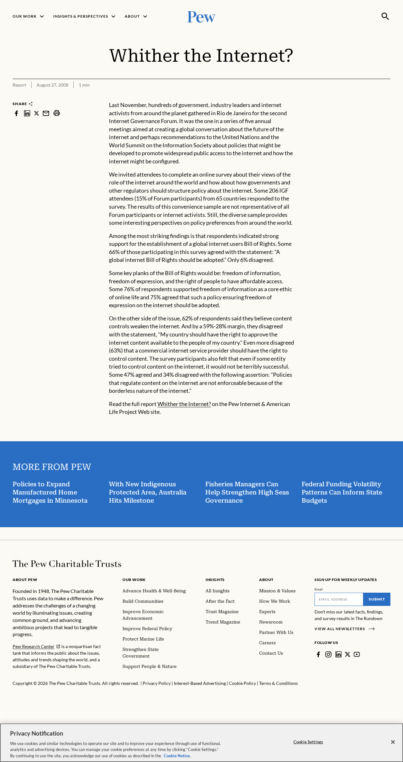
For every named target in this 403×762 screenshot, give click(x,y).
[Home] (67, 563)
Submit (377, 599)
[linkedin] (27, 113)
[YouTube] (356, 654)
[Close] (393, 742)
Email (319, 589)
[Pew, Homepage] (201, 16)
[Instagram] (328, 654)
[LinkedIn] (338, 654)
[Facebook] (318, 654)
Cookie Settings (308, 741)
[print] (56, 113)
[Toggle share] (386, 96)
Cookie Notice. (177, 755)
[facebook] (16, 113)
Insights (215, 579)
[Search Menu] (385, 16)
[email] (46, 113)
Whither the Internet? (184, 403)
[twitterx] (36, 113)
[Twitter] (347, 654)
